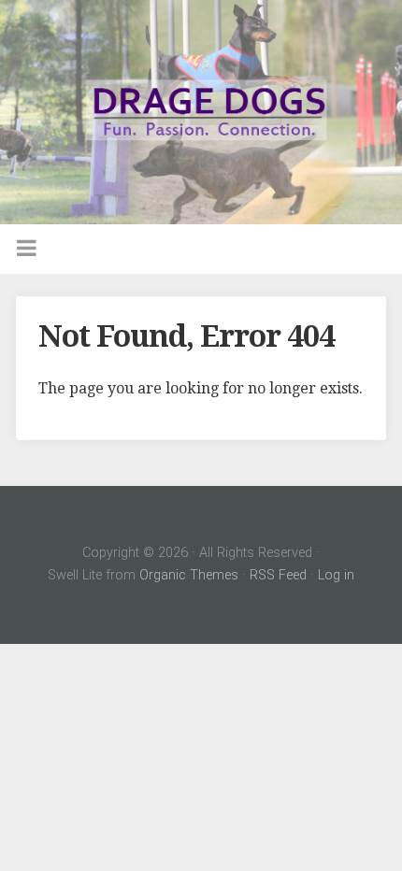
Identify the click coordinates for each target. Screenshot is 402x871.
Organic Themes (188, 575)
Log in (336, 575)
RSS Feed (278, 575)
